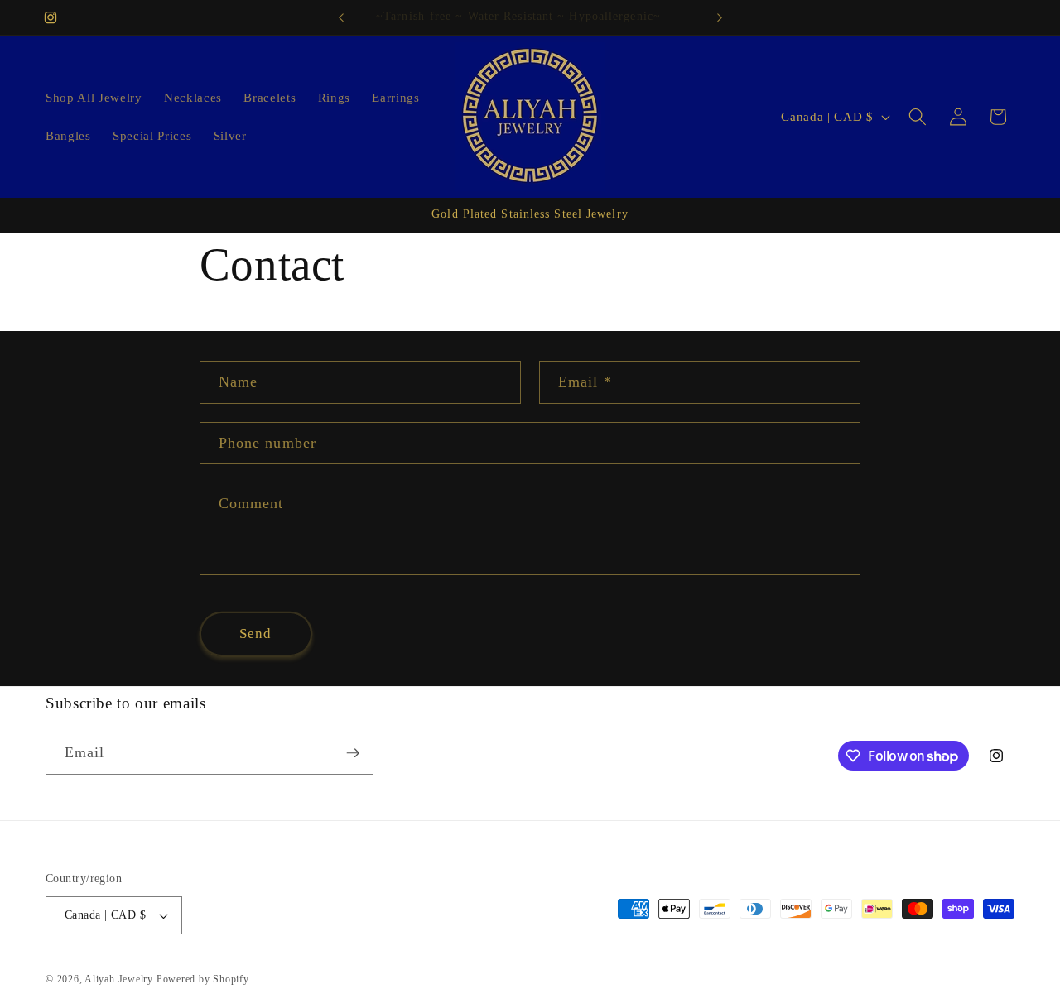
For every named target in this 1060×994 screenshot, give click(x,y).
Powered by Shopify (203, 979)
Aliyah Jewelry (120, 979)
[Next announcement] (719, 17)
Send (255, 633)
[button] (917, 117)
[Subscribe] (353, 753)
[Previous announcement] (341, 17)
